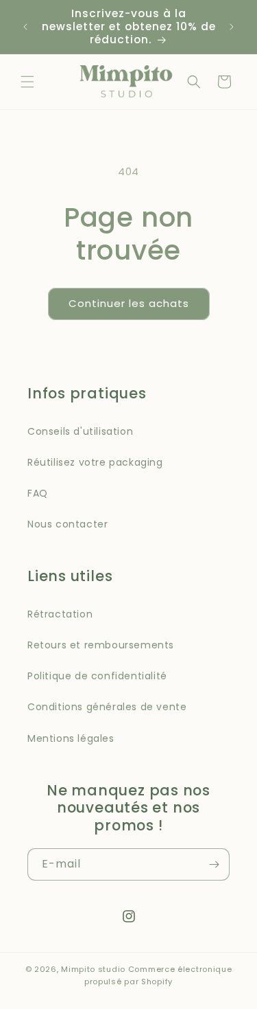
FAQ (37, 493)
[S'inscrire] (214, 864)
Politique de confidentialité (97, 676)
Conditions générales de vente (106, 707)
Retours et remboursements (100, 645)
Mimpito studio (93, 969)
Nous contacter (67, 524)
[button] (27, 82)
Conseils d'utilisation (80, 431)
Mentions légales (70, 738)
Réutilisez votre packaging (95, 462)
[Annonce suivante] (232, 27)
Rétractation (60, 614)
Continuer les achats (129, 303)
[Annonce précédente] (25, 27)
